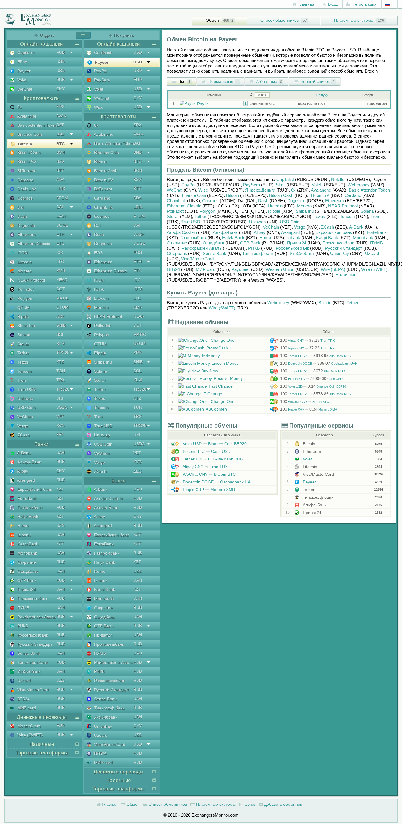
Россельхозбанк (32, 635)
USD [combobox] (60, 61)
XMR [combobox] (60, 270)
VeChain (24, 416)
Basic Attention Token (36, 125)
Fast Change (221, 386)
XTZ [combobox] (60, 361)
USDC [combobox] (62, 407)
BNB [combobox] (60, 134)
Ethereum (26, 234)
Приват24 (26, 589)
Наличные (345, 274)
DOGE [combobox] (62, 225)
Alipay (22, 471)
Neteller (338, 179)
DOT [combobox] (60, 289)
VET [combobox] (60, 416)
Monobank (26, 553)
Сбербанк (177, 253)
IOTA (98, 289)
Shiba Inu (25, 325)
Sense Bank (28, 653)
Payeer (23, 70)
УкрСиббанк (28, 671)
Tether (22, 353)
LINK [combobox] (60, 188)
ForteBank (26, 498)
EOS (98, 252)
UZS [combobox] (60, 525)
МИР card (26, 708)
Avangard (25, 480)
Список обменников (279, 20)
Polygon (24, 298)
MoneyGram (28, 725)
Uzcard (23, 680)
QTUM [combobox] (62, 307)
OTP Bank (26, 580)
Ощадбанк (27, 571)
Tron (21, 380)
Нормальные (222, 81)
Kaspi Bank (27, 544)
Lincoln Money (225, 363)
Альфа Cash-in (108, 498)
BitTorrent (25, 170)
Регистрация (364, 4)
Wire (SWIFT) (29, 735)
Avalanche (26, 116)
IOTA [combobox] (138, 289)
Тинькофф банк (32, 662)
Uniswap (24, 398)
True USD (26, 389)
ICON (22, 252)
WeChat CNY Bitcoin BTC (304, 401)
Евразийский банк (34, 489)
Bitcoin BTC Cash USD (311, 379)
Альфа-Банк (28, 462)
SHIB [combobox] (61, 325)
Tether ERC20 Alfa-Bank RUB (315, 356)
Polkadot (25, 289)
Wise (98, 107)
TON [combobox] (60, 371)
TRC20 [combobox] (62, 352)
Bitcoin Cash (28, 152)
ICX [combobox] (59, 252)
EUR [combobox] (60, 725)
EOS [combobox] (137, 252)
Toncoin (24, 371)
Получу (322, 95)
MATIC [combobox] (62, 298)
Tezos (22, 362)
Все (183, 81)
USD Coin (26, 407)
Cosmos (24, 198)
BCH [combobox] (60, 152)
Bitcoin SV (26, 161)
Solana (23, 334)
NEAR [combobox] (61, 279)
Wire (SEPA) (333, 269)
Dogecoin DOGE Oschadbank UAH (318, 363)
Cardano (25, 179)
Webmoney (359, 184)
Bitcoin (24, 144)
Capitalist (25, 52)
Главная (305, 4)
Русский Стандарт (34, 644)
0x (19, 107)
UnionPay (102, 726)
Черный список (317, 81)
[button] (245, 103)
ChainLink (26, 189)
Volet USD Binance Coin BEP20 (313, 386)
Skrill (280, 184)
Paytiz (202, 103)
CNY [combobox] (60, 88)
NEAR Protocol (30, 280)
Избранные (268, 81)
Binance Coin (29, 134)
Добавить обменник (282, 804)
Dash (21, 216)
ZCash (23, 435)
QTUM (23, 307)
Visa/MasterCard (32, 689)
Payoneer (240, 269)
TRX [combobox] (60, 380)
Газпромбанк (29, 507)
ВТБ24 (23, 698)
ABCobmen (216, 409)
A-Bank (23, 452)
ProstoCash (217, 348)
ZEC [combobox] (60, 434)
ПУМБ (22, 607)
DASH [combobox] (61, 216)
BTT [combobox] (60, 170)
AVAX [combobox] (61, 115)
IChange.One (222, 340)
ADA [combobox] (60, 179)
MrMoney (211, 355)
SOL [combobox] (60, 334)
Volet (21, 80)
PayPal (100, 70)
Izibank (23, 534)
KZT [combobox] (60, 489)
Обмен (212, 20)
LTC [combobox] (60, 261)
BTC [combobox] (60, 143)
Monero (24, 271)
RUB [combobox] (60, 52)
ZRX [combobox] (60, 106)
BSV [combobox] (60, 161)
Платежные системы (354, 20)
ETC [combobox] (60, 243)
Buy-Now (209, 371)
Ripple (22, 316)
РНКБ (22, 626)
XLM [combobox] (60, 343)
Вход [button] (332, 4)
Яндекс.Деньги (260, 189)
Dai (20, 207)
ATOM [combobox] (62, 197)
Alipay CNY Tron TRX (307, 340)
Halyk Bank (27, 516)
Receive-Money (228, 378)
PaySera (101, 80)
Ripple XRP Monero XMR (308, 409)
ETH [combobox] (60, 234)
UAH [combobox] (60, 452)
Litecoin (24, 261)
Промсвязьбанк (31, 598)
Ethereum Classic (33, 243)
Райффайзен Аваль (36, 616)
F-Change (212, 393)
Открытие (26, 562)
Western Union (280, 269)
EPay (21, 61)
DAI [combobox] (59, 207)
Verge (22, 425)
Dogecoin (25, 225)
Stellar (22, 343)
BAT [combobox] (60, 125)
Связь (249, 804)
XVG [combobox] (60, 425)
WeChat (24, 89)
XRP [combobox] (60, 316)
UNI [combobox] (59, 398)
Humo (22, 525)
